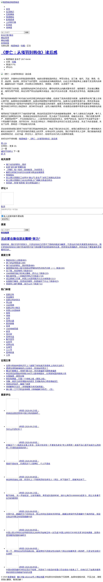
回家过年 (10, 294)
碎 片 (3, 154)
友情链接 (5, 43)
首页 (8, 9)
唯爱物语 (15, 2)
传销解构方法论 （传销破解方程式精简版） (25, 387)
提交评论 (5, 219)
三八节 (9, 350)
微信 (11, 35)
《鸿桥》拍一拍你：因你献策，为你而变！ (25, 170)
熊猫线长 (10, 175)
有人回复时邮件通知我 (14, 216)
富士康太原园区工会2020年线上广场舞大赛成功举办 (29, 180)
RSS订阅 (5, 35)
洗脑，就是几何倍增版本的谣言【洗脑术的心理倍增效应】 (32, 381)
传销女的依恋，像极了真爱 (18, 384)
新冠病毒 (10, 323)
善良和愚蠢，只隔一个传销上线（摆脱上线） (26, 379)
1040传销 (10, 305)
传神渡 (9, 27)
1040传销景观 (12, 329)
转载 (23, 46)
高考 (8, 326)
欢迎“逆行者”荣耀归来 (16, 167)
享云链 (9, 302)
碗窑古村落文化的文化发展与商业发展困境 (25, 172)
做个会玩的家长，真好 (16, 164)
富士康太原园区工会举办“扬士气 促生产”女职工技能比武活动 (33, 177)
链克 (8, 331)
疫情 (8, 313)
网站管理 (5, 38)
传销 (8, 316)
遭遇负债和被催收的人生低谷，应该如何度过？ (27, 368)
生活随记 (10, 12)
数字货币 (10, 339)
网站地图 (5, 40)
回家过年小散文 (13, 308)
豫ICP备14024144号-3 (26, 577)
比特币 (9, 342)
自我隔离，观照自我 (15, 376)
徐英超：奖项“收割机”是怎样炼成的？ (23, 183)
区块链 (9, 25)
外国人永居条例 (13, 310)
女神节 (9, 347)
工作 (8, 355)
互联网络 (10, 14)
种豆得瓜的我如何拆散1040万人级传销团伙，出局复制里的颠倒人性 (36, 373)
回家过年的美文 (13, 300)
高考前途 (10, 352)
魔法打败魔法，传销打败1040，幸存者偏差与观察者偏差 (31, 371)
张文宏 (9, 334)
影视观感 (10, 20)
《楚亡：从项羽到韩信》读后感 (29, 52)
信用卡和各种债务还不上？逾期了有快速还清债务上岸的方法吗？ (35, 366)
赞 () (4, 143)
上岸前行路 (11, 22)
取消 (3, 206)
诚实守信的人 (7, 151)
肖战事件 (10, 297)
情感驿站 (10, 17)
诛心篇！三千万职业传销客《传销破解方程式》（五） (30, 389)
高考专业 (10, 337)
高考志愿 (10, 321)
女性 (8, 318)
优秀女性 (10, 344)
